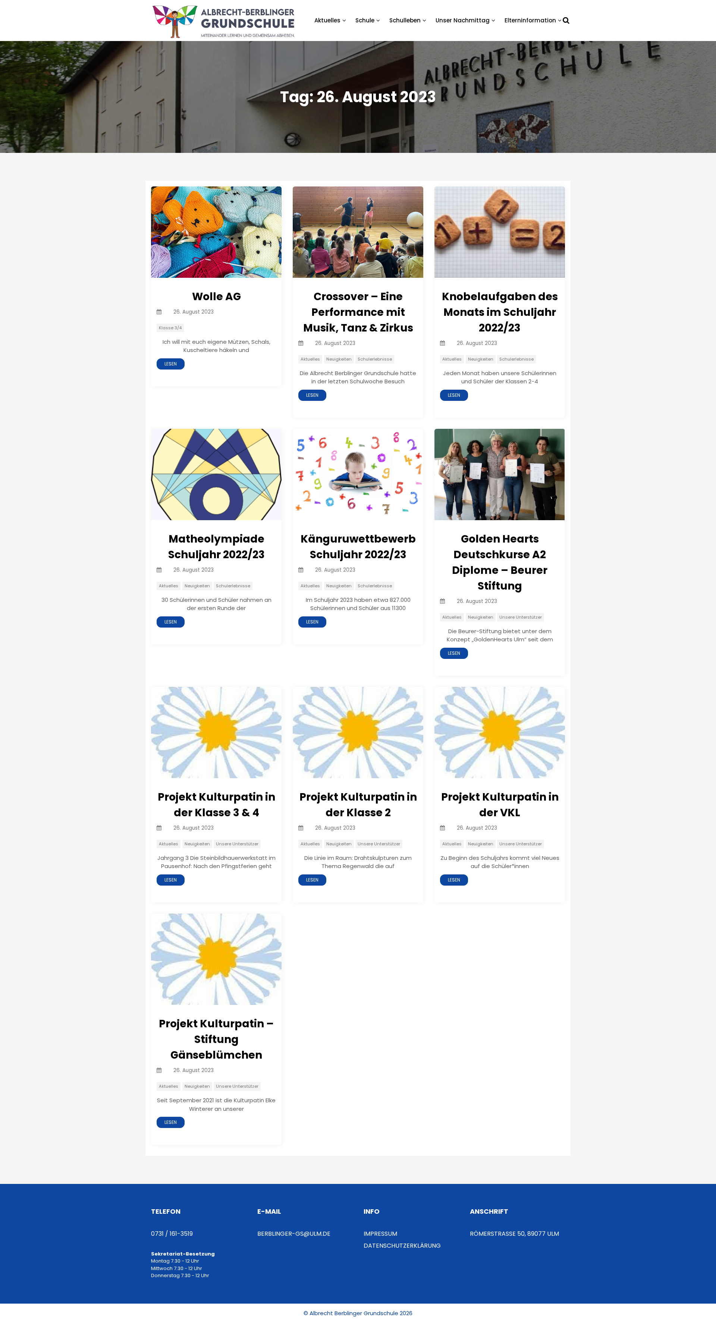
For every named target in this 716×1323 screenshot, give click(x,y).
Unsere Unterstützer (520, 617)
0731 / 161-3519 (172, 1233)
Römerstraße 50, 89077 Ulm (514, 1233)
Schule (364, 20)
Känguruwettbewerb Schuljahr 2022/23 (358, 547)
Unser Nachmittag (463, 20)
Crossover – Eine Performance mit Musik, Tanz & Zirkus (358, 312)
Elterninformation (530, 20)
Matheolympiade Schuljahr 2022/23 (216, 547)
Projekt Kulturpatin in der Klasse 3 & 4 (216, 805)
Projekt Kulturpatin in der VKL (500, 805)
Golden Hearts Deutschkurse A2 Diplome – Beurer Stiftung (499, 562)
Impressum (380, 1233)
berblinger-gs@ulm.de (293, 1233)
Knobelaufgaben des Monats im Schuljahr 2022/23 (500, 312)
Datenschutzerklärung (402, 1245)
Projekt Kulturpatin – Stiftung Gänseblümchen (216, 1039)
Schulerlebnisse (375, 359)
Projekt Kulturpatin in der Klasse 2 (358, 805)
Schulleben (405, 20)
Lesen (170, 364)
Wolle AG (216, 296)
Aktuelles (327, 20)
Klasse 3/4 (170, 328)
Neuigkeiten (339, 359)
